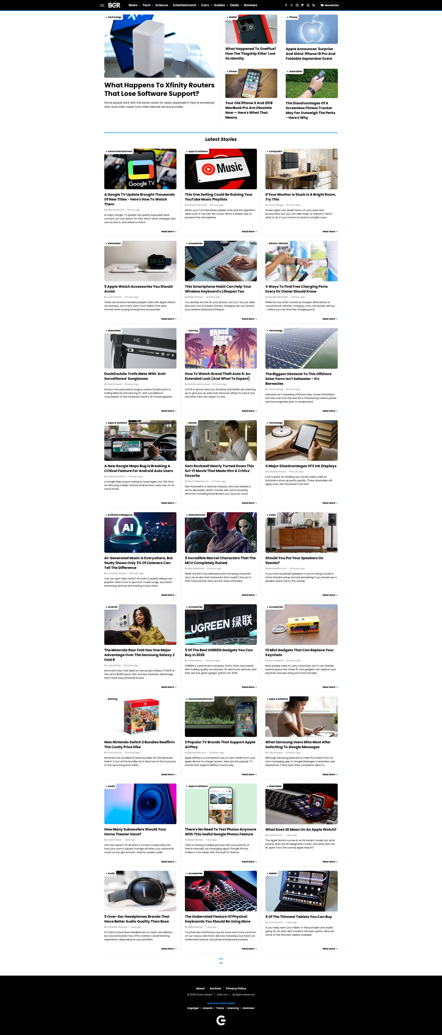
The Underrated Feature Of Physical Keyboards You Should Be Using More (217, 919)
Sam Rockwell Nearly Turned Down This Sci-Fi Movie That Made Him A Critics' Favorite (219, 471)
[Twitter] (291, 5)
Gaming (193, 330)
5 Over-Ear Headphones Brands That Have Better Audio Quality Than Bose (136, 919)
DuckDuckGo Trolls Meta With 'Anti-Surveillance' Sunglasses (135, 376)
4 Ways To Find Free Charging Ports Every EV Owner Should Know (296, 289)
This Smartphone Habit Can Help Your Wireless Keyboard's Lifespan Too (218, 289)
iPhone (293, 17)
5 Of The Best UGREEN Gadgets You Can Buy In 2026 (219, 652)
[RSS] (313, 5)
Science (161, 5)
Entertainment (184, 5)
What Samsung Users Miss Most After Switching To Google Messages (298, 744)
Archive (215, 988)
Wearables (295, 71)
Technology (115, 17)
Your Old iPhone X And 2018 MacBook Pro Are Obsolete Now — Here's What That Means (249, 110)
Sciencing (233, 1008)
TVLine (220, 1008)
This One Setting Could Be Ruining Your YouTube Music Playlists (219, 197)
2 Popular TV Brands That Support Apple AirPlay (220, 744)
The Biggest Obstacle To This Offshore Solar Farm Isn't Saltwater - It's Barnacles (298, 379)
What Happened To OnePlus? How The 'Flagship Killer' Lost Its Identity (250, 53)
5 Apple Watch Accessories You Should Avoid (138, 289)
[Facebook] (286, 5)
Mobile (233, 17)
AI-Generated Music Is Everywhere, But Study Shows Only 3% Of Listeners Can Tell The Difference (138, 563)
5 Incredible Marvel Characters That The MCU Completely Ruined (220, 560)
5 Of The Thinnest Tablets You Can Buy (298, 916)
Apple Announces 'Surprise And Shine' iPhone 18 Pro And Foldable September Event (310, 54)
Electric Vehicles (278, 243)
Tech (146, 5)
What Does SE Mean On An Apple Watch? (301, 829)
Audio (272, 514)
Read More (167, 231)
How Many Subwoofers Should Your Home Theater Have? (135, 831)
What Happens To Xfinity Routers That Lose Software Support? (159, 89)
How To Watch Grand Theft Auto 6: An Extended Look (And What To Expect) (217, 376)
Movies (193, 422)
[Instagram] (297, 5)
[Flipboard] (302, 5)
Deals (234, 5)
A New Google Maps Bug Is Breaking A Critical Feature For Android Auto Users (138, 468)
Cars (205, 5)
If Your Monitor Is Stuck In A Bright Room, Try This (300, 197)
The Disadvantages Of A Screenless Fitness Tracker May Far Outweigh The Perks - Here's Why (310, 110)
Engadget (193, 1008)
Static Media (204, 995)
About (200, 988)
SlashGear (249, 1008)
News (133, 5)
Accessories (196, 243)
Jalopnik (207, 1008)
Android (112, 606)
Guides (219, 5)
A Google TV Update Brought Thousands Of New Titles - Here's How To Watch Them (139, 199)
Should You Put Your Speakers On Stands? (294, 560)
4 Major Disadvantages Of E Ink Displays (301, 466)
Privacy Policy (236, 988)
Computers (275, 151)
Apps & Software (198, 151)
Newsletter (332, 5)
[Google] (308, 5)
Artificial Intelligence (120, 514)
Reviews (250, 5)
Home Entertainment (120, 151)
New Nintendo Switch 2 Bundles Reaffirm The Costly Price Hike (139, 744)
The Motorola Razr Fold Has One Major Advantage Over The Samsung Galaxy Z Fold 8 (139, 655)
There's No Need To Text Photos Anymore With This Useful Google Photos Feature (220, 831)
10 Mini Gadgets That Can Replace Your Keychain (299, 652)
